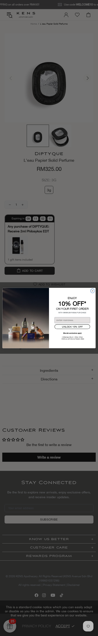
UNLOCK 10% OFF (72, 326)
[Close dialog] (92, 291)
